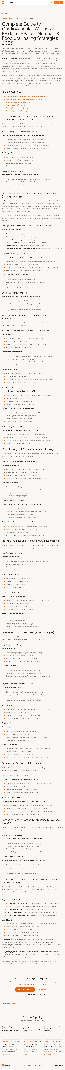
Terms (40, 1065)
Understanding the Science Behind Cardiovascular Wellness (26, 96)
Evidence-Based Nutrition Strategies (18, 102)
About (24, 1065)
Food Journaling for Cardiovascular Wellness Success (24, 99)
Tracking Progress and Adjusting (17, 108)
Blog (29, 1065)
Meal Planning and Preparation (16, 105)
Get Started (58, 2)
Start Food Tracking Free (25, 989)
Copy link (13, 1003)
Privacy (34, 1065)
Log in (50, 2)
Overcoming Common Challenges (17, 111)
